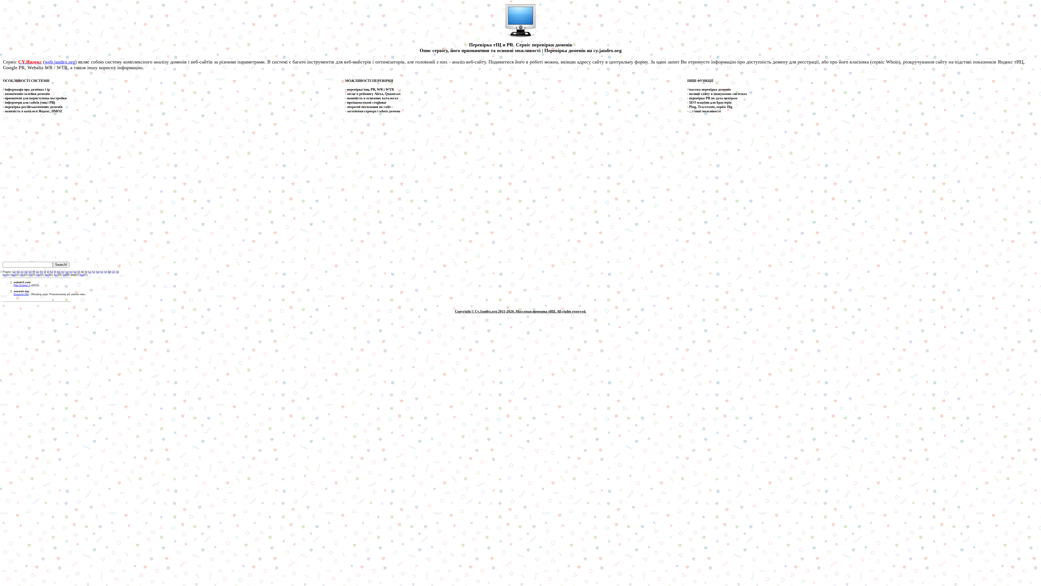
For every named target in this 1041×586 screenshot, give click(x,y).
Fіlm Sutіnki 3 (22, 285)
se (13, 274)
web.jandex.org (60, 62)
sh (22, 274)
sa (5, 274)
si (30, 274)
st (64, 274)
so (56, 274)
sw (81, 274)
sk (38, 274)
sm (47, 274)
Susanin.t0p (21, 294)
